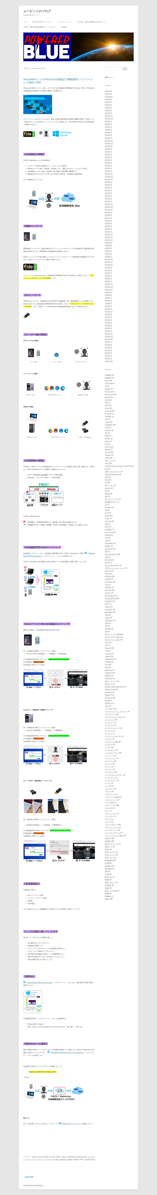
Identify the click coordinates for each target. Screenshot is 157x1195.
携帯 (106, 871)
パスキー (108, 791)
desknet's (108, 430)
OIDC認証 (108, 576)
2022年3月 (108, 196)
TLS (106, 645)
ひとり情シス (109, 709)
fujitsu (107, 463)
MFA (106, 551)
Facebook (108, 455)
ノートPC (108, 786)
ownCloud (108, 590)
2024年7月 (108, 127)
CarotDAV (108, 416)
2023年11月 (109, 143)
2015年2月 (108, 356)
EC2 (106, 444)
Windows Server (81, 1157)
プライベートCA (110, 805)
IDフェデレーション (111, 499)
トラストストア (110, 778)
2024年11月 (109, 116)
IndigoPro (108, 507)
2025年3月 (108, 110)
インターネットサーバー (64, 22)
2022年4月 (108, 193)
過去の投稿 (28, 1177)
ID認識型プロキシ (111, 502)
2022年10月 (109, 179)
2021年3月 (108, 229)
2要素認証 (108, 378)
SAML (107, 618)
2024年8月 (108, 124)
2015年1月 (108, 358)
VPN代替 (108, 662)
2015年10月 (109, 339)
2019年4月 (108, 278)
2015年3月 (108, 353)
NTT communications (112, 565)
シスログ (108, 747)
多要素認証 (108, 860)
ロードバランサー (111, 830)
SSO (106, 642)
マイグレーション (111, 813)
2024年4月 (108, 135)
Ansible (107, 400)
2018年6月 (108, 300)
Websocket (108, 678)
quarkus (107, 607)
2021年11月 (109, 207)
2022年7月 (108, 187)
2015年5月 (108, 347)
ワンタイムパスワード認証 (114, 835)
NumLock (108, 571)
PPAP (107, 604)
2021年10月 (109, 209)
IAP (106, 491)
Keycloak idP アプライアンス (42, 22)
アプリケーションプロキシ (114, 717)
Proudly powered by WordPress (33, 1185)
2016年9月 (108, 325)
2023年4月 (108, 163)
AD (106, 386)
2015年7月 (108, 342)
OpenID (107, 579)
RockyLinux (109, 609)
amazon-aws (109, 394)
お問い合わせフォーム (69, 1124)
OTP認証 (108, 587)
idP (106, 496)
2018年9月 (108, 292)
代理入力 (108, 838)
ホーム (25, 22)
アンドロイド (109, 720)
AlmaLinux (108, 391)
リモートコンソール (111, 827)
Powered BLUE (110, 598)
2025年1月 (108, 113)
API (106, 403)
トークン (108, 783)
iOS (106, 510)
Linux (106, 538)
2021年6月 (108, 221)
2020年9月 (108, 243)
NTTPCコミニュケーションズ (115, 568)
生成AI (107, 888)
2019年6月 (108, 276)
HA (106, 482)
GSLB (107, 480)
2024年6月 (108, 130)
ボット (107, 811)
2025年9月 (108, 99)
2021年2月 (108, 232)
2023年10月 (109, 146)
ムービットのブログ (37, 11)
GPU (106, 477)
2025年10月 (109, 96)
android (34, 1157)
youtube (107, 700)
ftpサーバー (109, 460)
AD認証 (107, 389)
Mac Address (109, 543)
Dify (106, 433)
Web (106, 667)
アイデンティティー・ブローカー (116, 711)
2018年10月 (109, 289)
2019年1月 (108, 281)
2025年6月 (108, 102)
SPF (106, 626)
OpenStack (108, 582)
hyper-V (107, 488)
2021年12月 (109, 204)
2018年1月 (108, 309)
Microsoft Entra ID (111, 554)
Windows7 (108, 695)
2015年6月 (108, 345)
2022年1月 (108, 201)
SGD (106, 623)
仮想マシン (108, 846)
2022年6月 (108, 190)
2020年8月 (108, 245)
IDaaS (107, 493)
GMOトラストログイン (112, 471)
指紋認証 (63, 1159)
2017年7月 (108, 317)
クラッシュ (108, 739)
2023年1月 (108, 171)
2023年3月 (108, 165)
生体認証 (70, 1159)
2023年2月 (108, 168)
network (107, 562)
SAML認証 (108, 620)
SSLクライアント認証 (112, 637)
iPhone (58, 1157)
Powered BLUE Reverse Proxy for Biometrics (67, 1052)
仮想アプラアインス (111, 844)
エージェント (109, 722)
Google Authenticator (112, 474)
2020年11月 (109, 237)
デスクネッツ (109, 772)
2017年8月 (108, 314)
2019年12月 (109, 259)
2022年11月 (109, 176)
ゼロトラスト (109, 761)
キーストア (108, 733)
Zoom (107, 706)
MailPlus (108, 546)
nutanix (107, 573)
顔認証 (76, 1159)
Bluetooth (108, 414)
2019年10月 (109, 265)
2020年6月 (108, 248)
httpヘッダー (109, 485)
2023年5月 (108, 160)
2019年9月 (108, 267)
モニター (108, 819)
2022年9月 (108, 182)
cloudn (107, 422)
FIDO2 (46, 1157)
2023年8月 (108, 152)
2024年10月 (109, 118)
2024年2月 (108, 138)
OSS (106, 584)
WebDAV (108, 675)
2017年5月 (108, 320)
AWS (106, 405)
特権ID (107, 880)
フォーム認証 (109, 802)
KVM (106, 524)
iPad (53, 1157)
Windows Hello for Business (114, 687)
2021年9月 (108, 212)
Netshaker (108, 560)
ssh (106, 631)
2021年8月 (108, 215)
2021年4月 (108, 226)
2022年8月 (108, 185)
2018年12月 (109, 284)
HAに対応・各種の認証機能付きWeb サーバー (91, 22)
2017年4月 (108, 323)
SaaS (107, 615)
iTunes (107, 518)
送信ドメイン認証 (111, 891)
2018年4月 (108, 303)
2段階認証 (108, 375)
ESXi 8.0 (108, 447)
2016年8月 (108, 328)
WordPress (108, 698)
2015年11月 (109, 336)
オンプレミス (109, 725)
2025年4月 (108, 107)
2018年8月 (108, 295)
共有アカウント (110, 852)
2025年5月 (108, 105)
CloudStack (109, 425)
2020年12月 (109, 234)
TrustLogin (108, 653)
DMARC (107, 438)
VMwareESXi (109, 659)
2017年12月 (109, 312)
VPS (106, 664)
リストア (108, 822)
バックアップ (109, 789)
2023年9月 (108, 149)
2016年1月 (108, 331)
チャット (108, 766)
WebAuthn (71, 1157)
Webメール (108, 684)
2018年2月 (108, 306)
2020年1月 (108, 256)
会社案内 (64, 27)
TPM (106, 651)
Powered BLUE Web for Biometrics (39, 982)
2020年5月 (108, 251)
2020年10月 (109, 240)
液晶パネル (108, 877)
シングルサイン (110, 750)
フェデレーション (111, 800)
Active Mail (108, 383)
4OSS (107, 380)
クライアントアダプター (113, 736)
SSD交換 (108, 629)
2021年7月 (108, 218)
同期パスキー (109, 857)
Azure (107, 408)
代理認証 (108, 841)
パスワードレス (110, 794)
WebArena (108, 670)
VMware (107, 656)
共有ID (107, 849)
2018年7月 (108, 298)
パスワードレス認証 (52, 1159)
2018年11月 (109, 287)
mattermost (109, 549)
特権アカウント (110, 882)
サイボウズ (108, 744)
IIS (50, 1157)
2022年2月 (108, 198)
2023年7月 (108, 154)
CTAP (107, 427)
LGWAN (107, 535)
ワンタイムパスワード (112, 833)
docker (107, 441)
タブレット (41, 1159)
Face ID (40, 1157)
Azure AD (108, 411)
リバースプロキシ (111, 824)
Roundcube (108, 612)
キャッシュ (108, 731)
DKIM (107, 436)
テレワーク (108, 769)
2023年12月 (109, 141)
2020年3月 (108, 254)
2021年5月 (108, 223)
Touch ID (64, 1157)
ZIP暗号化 (108, 703)
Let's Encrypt (109, 532)
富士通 (107, 863)
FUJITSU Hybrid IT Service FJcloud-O (118, 466)
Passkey (108, 593)
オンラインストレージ (112, 728)
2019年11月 (109, 262)
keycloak (108, 521)
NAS (106, 557)
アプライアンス (110, 714)
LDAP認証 (108, 529)
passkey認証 (109, 596)
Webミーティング (111, 681)
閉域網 (107, 893)
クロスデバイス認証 (111, 742)
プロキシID (108, 808)
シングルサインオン (111, 753)
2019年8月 (108, 270)
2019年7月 (108, 273)
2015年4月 (108, 350)
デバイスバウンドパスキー (114, 775)
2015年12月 (109, 334)
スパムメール (109, 755)
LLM (106, 540)
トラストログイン (111, 780)
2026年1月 (108, 94)
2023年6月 (108, 157)
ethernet (107, 449)
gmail (106, 469)
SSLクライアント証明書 (113, 634)
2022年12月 (109, 174)
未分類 (107, 874)
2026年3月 (108, 91)
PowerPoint (109, 601)
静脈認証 (108, 896)
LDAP (107, 527)
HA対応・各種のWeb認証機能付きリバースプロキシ (39, 27)
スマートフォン (31, 1159)
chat (106, 419)
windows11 (108, 692)
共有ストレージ (110, 855)
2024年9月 (108, 121)
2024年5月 (108, 132)
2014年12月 (109, 361)
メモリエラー (109, 816)
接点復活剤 (108, 869)
